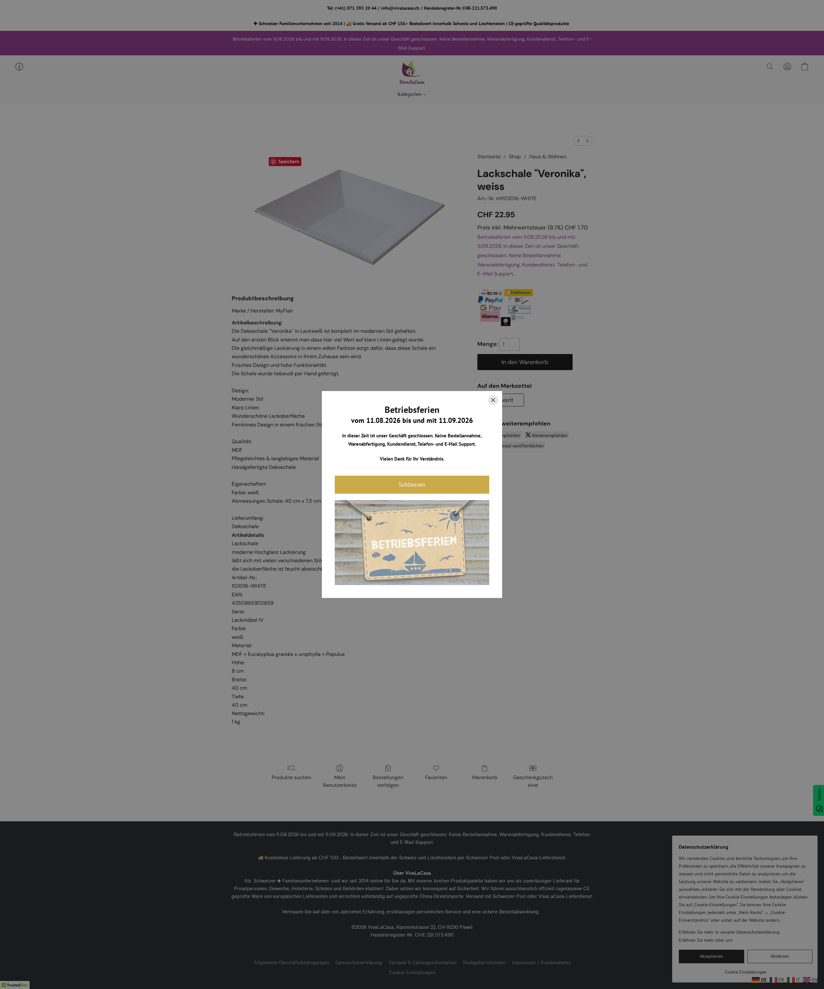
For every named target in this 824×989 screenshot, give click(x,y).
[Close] (493, 400)
